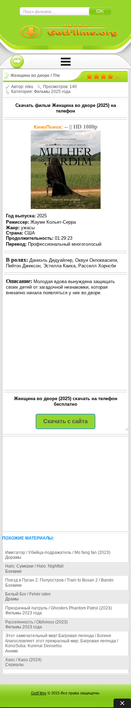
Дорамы (13, 557)
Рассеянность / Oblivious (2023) (36, 622)
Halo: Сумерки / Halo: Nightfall (34, 566)
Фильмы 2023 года (23, 613)
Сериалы (14, 664)
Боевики (13, 571)
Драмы (12, 599)
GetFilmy (38, 693)
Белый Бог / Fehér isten (28, 594)
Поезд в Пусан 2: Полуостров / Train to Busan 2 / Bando (59, 580)
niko (29, 86)
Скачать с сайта (65, 421)
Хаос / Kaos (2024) (23, 659)
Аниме (11, 651)
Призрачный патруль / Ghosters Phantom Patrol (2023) (58, 608)
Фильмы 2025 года (52, 91)
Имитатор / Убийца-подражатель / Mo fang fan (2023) (57, 552)
